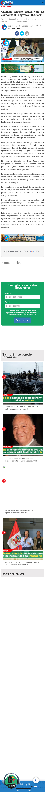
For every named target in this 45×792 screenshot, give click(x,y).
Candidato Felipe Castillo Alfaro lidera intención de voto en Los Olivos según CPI (20, 459)
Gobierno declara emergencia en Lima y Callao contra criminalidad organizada (22, 408)
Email (7, 302)
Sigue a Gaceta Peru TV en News (22, 251)
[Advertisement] (22, 675)
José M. (15, 26)
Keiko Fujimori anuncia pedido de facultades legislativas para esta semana (21, 511)
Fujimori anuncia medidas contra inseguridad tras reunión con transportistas (21, 563)
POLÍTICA (38, 25)
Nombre (8, 293)
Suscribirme (22, 320)
